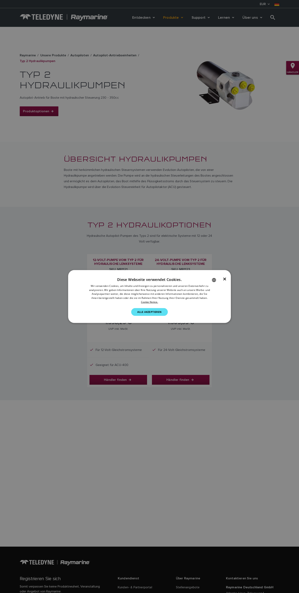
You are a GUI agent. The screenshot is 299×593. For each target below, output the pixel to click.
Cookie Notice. (149, 302)
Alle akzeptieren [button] (149, 311)
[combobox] (214, 280)
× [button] (224, 279)
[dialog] (149, 296)
